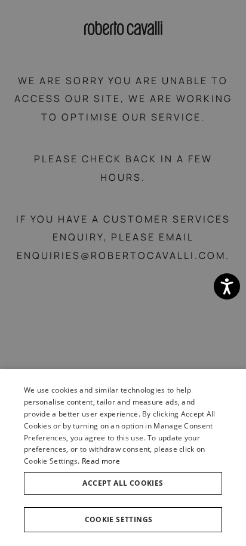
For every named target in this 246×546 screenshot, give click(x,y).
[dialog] (123, 457)
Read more (101, 461)
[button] (123, 519)
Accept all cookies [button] (122, 483)
